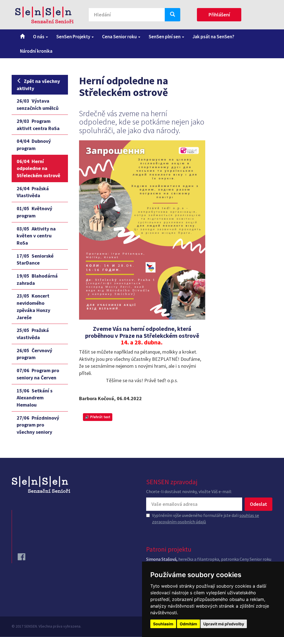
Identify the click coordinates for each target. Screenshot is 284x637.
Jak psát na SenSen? (213, 37)
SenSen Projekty (73, 37)
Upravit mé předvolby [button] (223, 623)
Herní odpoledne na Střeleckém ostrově (38, 168)
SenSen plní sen (165, 37)
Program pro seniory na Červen (38, 374)
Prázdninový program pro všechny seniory (38, 425)
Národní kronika (36, 51)
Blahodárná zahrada (37, 279)
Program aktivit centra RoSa (38, 124)
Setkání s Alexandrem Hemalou (34, 397)
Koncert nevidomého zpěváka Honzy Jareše (33, 306)
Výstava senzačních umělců (38, 104)
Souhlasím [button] (163, 623)
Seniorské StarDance (35, 259)
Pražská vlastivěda (33, 334)
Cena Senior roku (120, 37)
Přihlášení (219, 14)
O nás (39, 37)
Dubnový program (34, 144)
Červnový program (34, 354)
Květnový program (34, 212)
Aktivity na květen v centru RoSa (36, 235)
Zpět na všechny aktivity (38, 85)
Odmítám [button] (188, 623)
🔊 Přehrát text (97, 417)
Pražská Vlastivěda (33, 192)
